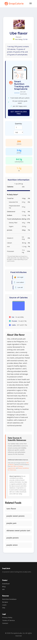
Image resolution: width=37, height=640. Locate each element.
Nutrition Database (9, 599)
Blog (4, 586)
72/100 (25, 39)
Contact (5, 623)
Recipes (5, 602)
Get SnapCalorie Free (19, 113)
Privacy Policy (7, 617)
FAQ (3, 608)
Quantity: (18, 124)
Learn (4, 605)
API (3, 589)
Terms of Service (8, 620)
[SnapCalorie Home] (14, 3)
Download (5, 584)
